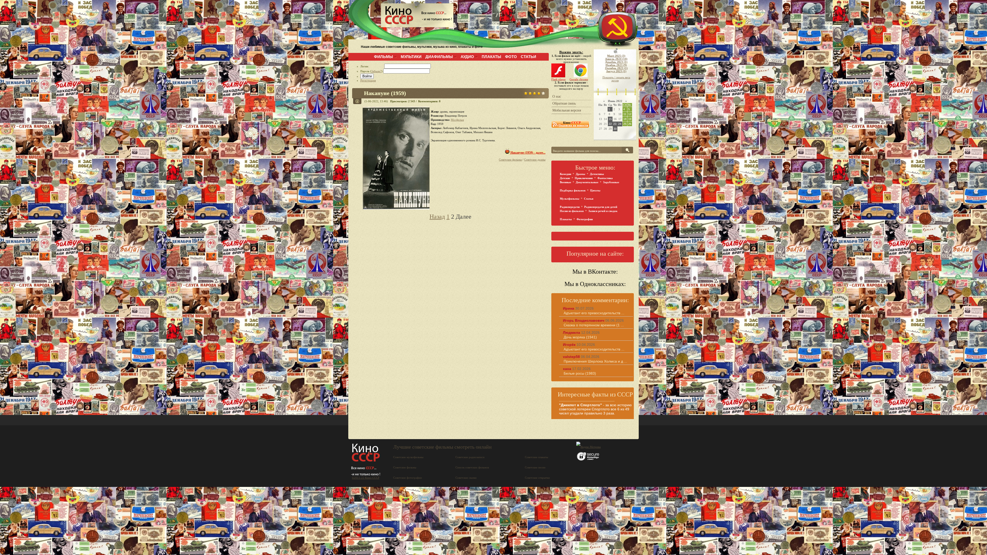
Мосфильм (457, 119)
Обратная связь (564, 103)
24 (619, 123)
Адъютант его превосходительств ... (594, 313)
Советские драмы (534, 159)
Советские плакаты (536, 457)
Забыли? (376, 71)
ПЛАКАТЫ (491, 56)
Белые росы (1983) (580, 373)
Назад (437, 216)
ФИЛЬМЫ (383, 56)
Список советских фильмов (472, 467)
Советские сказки (466, 477)
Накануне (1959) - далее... (527, 152)
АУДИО (467, 56)
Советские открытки (537, 477)
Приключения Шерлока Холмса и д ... (595, 361)
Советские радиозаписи (470, 457)
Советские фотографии (407, 477)
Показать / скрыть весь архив (616, 79)
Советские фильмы (510, 159)
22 (610, 123)
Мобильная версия (566, 110)
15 (610, 119)
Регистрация (368, 80)
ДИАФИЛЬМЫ (439, 56)
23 (614, 123)
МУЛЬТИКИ (411, 56)
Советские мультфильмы (408, 457)
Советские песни (535, 467)
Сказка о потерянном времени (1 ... (594, 325)
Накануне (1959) (385, 93)
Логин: (372, 66)
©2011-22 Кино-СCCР (365, 477)
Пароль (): (371, 71)
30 (615, 128)
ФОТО (511, 56)
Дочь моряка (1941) (580, 337)
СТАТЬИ (528, 56)
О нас (556, 96)
